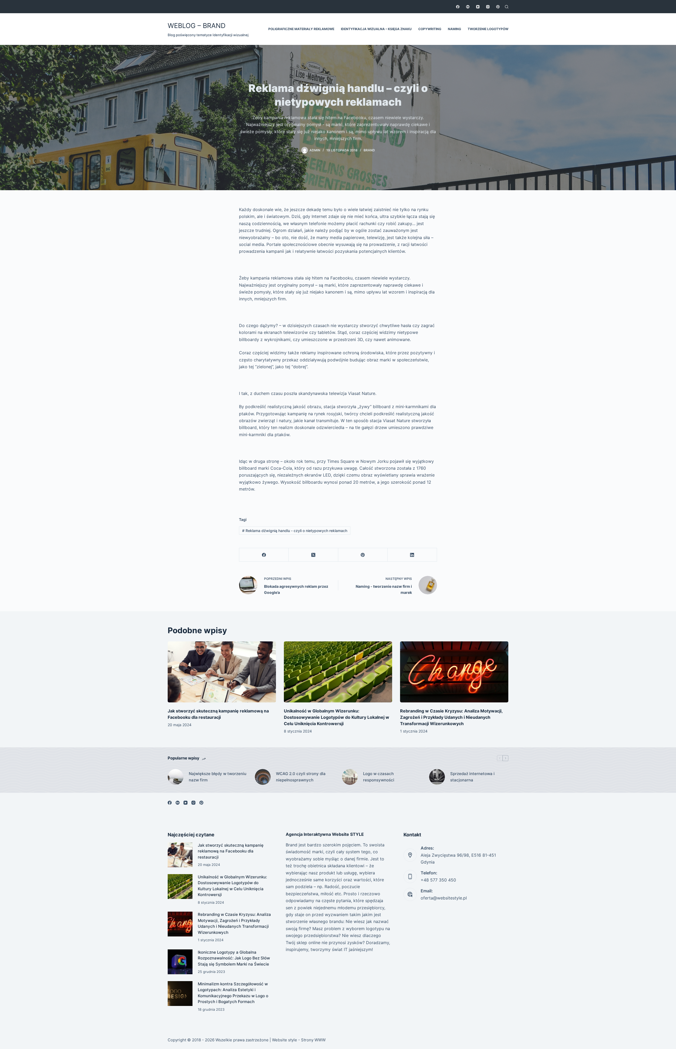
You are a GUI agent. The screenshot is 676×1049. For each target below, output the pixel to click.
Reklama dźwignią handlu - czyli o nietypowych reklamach (294, 530)
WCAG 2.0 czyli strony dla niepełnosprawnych (301, 777)
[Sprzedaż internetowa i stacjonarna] (437, 777)
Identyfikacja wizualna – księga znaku (376, 29)
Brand (369, 150)
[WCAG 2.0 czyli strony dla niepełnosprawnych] (263, 777)
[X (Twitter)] (313, 555)
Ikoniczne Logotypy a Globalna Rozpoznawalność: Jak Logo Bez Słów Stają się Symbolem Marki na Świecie (234, 958)
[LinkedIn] (412, 555)
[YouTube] (478, 6)
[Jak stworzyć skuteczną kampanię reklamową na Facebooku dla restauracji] (222, 671)
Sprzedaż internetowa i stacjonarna (472, 777)
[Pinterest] (498, 6)
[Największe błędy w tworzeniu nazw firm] (176, 777)
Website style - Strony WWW (299, 1039)
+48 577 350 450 (438, 880)
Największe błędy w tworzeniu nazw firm (217, 777)
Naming (454, 29)
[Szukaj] (506, 6)
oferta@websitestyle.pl (444, 898)
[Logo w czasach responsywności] (350, 777)
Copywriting (429, 29)
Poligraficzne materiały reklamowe (301, 29)
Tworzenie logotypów (488, 29)
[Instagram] (488, 6)
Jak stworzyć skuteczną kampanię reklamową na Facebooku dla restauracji (231, 851)
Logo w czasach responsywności (378, 777)
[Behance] (468, 6)
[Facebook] (457, 6)
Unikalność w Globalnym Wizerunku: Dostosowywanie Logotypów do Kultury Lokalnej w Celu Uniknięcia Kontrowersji (336, 717)
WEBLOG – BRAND (197, 26)
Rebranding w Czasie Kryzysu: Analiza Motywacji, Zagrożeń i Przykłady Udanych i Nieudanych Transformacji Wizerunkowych (451, 717)
